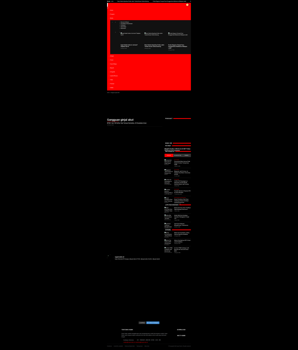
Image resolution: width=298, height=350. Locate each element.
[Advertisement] (149, 105)
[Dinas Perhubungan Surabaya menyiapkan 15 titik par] (184, 282)
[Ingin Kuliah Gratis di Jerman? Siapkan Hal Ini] (131, 38)
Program (112, 14)
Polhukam (123, 25)
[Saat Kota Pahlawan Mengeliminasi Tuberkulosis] (169, 226)
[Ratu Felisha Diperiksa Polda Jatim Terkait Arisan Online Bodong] (155, 38)
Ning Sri (112, 68)
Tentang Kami (140, 346)
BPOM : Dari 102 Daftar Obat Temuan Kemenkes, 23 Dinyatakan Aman (127, 123)
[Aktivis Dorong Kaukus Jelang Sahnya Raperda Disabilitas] (169, 236)
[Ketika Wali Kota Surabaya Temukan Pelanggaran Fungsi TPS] (169, 218)
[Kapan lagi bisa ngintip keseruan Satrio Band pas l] (142, 277)
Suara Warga (113, 64)
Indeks (111, 87)
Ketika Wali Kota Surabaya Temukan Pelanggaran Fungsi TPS (181, 217)
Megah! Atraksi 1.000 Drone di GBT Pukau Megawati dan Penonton (177, 149)
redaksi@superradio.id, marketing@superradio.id (135, 342)
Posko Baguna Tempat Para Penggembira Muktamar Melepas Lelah (159, 1)
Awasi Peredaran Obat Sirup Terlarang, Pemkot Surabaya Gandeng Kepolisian (181, 201)
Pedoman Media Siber (130, 346)
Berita (111, 18)
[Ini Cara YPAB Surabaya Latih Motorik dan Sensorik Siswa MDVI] (169, 251)
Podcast (112, 83)
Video (111, 79)
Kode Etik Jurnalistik (118, 346)
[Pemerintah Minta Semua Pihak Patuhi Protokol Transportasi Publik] (169, 164)
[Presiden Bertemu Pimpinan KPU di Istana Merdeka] (169, 192)
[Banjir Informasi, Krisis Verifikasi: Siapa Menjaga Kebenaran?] (169, 211)
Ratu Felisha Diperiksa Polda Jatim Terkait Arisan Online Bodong (122, 1)
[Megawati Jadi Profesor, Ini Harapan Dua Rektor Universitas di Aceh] (169, 174)
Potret (111, 60)
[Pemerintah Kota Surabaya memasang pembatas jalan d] (170, 284)
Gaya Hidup (123, 26)
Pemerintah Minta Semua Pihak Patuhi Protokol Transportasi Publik (182, 163)
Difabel (112, 56)
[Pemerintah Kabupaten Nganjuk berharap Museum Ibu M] (114, 282)
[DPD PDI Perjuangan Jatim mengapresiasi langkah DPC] (128, 284)
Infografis (112, 71)
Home (111, 10)
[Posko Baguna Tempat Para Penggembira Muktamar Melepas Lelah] (179, 38)
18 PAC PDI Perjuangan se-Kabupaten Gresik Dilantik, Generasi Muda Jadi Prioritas (181, 182)
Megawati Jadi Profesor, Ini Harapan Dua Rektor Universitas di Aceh (182, 173)
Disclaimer (109, 346)
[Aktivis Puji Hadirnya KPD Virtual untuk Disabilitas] (169, 243)
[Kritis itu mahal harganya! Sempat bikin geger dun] (156, 291)
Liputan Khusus (114, 75)
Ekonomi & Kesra (125, 22)
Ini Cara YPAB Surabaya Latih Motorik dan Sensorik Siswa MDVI (181, 249)
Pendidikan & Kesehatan (127, 23)
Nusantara (123, 28)
